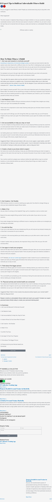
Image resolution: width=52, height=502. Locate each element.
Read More (2, 443)
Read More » (3, 387)
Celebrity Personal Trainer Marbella (12, 401)
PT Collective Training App (8, 385)
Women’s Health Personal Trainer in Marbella (14, 389)
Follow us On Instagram (7, 420)
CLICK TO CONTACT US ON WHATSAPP (12, 416)
